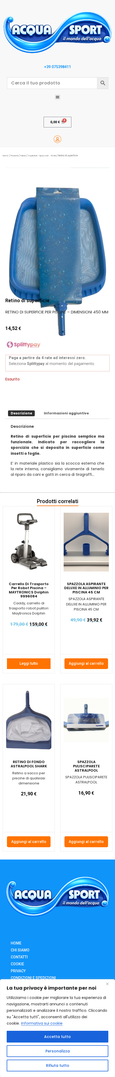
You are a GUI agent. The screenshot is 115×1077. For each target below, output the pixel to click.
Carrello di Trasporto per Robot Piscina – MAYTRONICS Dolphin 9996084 (29, 590)
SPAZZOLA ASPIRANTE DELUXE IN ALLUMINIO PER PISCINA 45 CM (86, 588)
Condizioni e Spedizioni (33, 978)
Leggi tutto (29, 663)
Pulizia (23, 155)
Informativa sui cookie (42, 1023)
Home (6, 155)
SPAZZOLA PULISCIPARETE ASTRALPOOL (86, 766)
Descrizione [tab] (21, 413)
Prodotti (14, 155)
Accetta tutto (57, 1036)
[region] (57, 1028)
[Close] (109, 984)
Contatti (19, 957)
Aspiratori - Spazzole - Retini (42, 155)
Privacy (18, 971)
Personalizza (57, 1051)
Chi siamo (20, 950)
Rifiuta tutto (57, 1065)
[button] (57, 97)
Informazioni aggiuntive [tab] (66, 413)
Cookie (17, 964)
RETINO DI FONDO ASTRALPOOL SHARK (29, 764)
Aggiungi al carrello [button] (86, 663)
